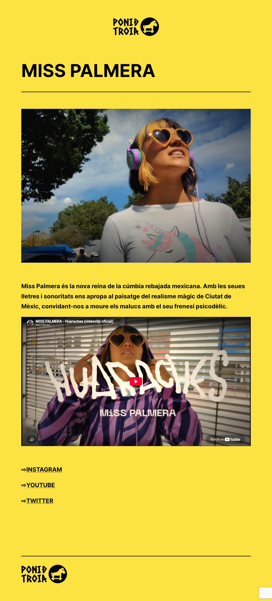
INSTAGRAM (44, 469)
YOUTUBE (40, 485)
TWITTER (39, 500)
